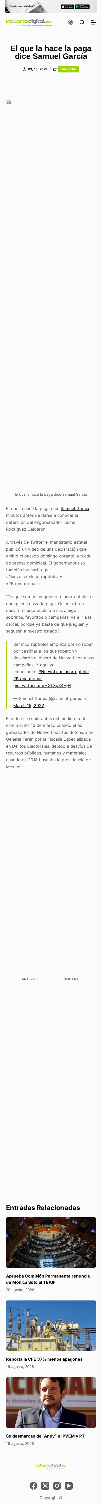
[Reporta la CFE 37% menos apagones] (51, 1325)
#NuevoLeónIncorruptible (63, 671)
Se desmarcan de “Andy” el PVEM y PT (45, 1436)
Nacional (68, 69)
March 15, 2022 (28, 705)
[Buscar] (82, 22)
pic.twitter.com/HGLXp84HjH (42, 685)
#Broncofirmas (27, 678)
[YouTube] (69, 1486)
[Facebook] (33, 1486)
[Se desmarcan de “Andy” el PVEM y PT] (51, 1402)
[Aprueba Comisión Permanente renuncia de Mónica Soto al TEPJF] (51, 1242)
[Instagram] (57, 1486)
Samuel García (75, 508)
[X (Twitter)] (45, 1486)
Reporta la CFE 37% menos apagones (44, 1359)
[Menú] (93, 22)
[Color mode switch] (70, 22)
